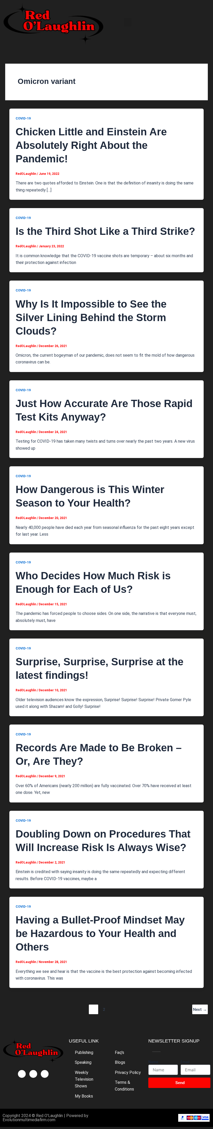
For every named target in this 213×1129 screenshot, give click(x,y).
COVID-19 (23, 118)
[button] (127, 22)
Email (185, 1062)
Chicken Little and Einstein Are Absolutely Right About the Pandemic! (91, 145)
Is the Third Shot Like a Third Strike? (105, 231)
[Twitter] (33, 1074)
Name (153, 1062)
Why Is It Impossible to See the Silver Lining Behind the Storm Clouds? (91, 317)
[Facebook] (22, 1074)
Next (200, 1009)
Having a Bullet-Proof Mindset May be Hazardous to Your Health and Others (100, 933)
